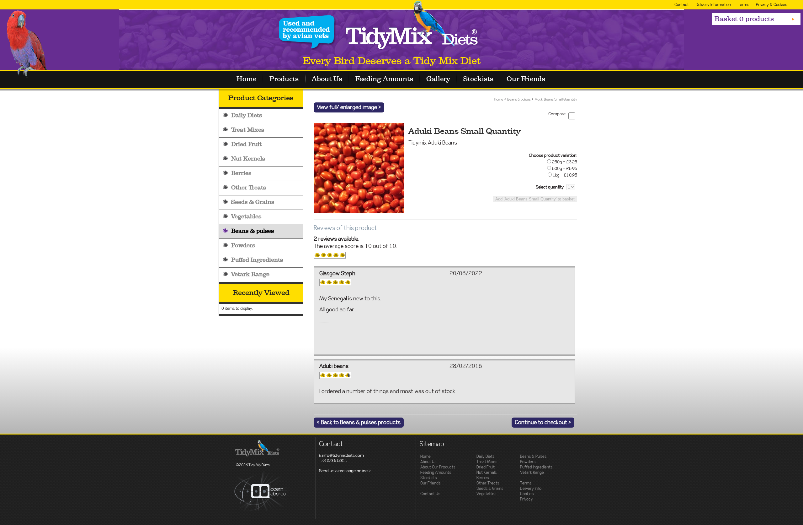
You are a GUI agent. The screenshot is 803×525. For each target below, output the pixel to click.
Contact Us (430, 494)
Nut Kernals (486, 473)
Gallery (438, 79)
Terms (743, 5)
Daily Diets (246, 115)
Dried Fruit (246, 144)
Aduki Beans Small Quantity (556, 99)
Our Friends (526, 79)
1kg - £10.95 (565, 175)
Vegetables (246, 216)
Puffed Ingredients (257, 260)
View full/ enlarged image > (349, 107)
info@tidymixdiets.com (343, 455)
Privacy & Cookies (771, 5)
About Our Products (437, 467)
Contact (681, 5)
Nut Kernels (248, 158)
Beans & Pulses (533, 457)
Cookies (527, 494)
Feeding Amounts (384, 79)
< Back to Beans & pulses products (359, 422)
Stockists (478, 79)
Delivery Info (530, 489)
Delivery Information (713, 5)
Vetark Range (250, 274)
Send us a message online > (345, 471)
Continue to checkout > (543, 422)
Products (284, 79)
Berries (241, 173)
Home (246, 79)
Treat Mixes (247, 130)
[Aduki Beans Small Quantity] (359, 211)
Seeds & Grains (252, 202)
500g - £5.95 (564, 169)
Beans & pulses (252, 231)
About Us (327, 79)
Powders (243, 245)
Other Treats (248, 187)
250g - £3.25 (564, 162)
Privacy (526, 499)
